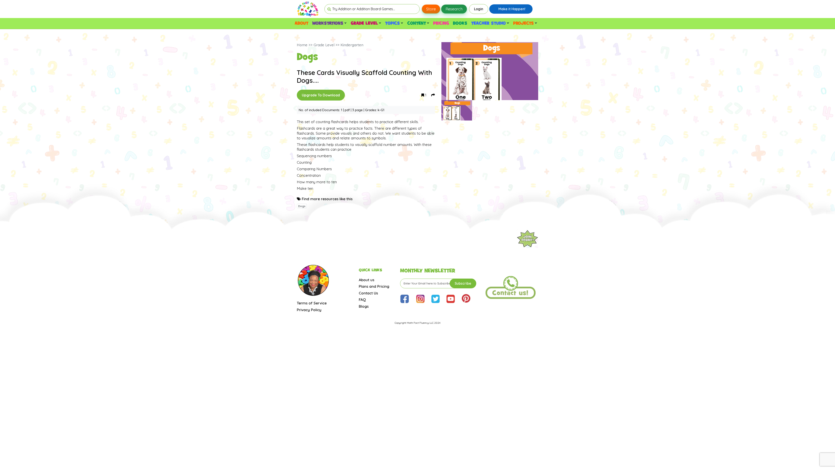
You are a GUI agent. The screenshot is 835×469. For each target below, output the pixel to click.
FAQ (362, 299)
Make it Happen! (511, 9)
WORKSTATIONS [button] (327, 23)
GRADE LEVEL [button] (364, 23)
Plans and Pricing (374, 286)
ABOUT (301, 23)
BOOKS (460, 23)
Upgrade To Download (321, 95)
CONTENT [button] (416, 23)
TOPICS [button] (392, 23)
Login (478, 9)
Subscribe (463, 283)
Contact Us (368, 293)
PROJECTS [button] (523, 23)
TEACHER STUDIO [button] (488, 23)
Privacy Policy (309, 309)
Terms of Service (312, 303)
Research (454, 9)
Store (431, 9)
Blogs (364, 306)
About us (366, 279)
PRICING (441, 23)
